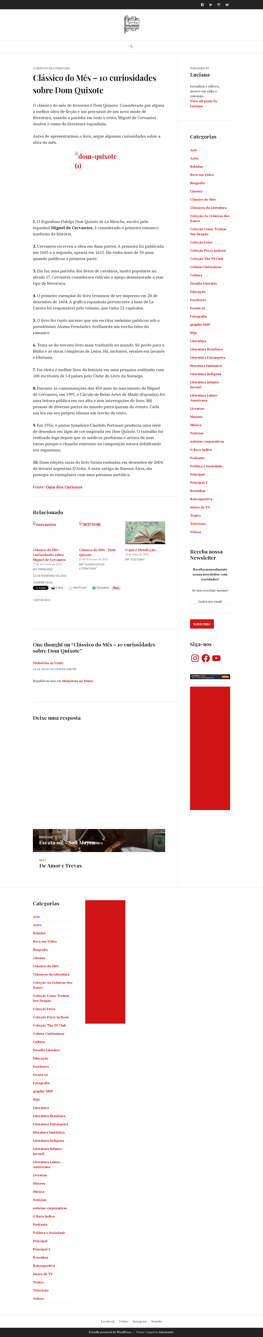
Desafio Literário (203, 283)
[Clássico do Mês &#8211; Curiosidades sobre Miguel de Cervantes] (53, 532)
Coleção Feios (201, 242)
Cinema (196, 191)
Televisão (198, 523)
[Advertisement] (211, 748)
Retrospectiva (201, 499)
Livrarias (197, 408)
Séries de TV (200, 507)
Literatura (198, 341)
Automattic (166, 1332)
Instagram (140, 1321)
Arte (193, 150)
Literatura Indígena (205, 374)
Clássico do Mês (203, 199)
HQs (193, 332)
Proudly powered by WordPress (110, 1332)
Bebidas (196, 166)
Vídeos (195, 532)
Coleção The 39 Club (206, 258)
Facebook (107, 1321)
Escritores (198, 300)
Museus (196, 416)
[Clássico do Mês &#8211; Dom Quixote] (99, 532)
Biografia (197, 183)
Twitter (124, 1321)
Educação (197, 291)
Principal (197, 474)
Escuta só (197, 308)
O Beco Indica (201, 449)
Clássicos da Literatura (51, 68)
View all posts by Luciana (203, 103)
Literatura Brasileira (206, 349)
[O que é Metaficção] (145, 532)
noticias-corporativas (207, 441)
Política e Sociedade (206, 466)
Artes (194, 158)
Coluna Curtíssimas (205, 267)
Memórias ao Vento (48, 663)
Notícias (196, 433)
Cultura (196, 275)
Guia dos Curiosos (64, 487)
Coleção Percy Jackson (208, 250)
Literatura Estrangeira (207, 357)
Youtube (156, 1321)
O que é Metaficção (140, 550)
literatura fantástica (206, 365)
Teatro (195, 515)
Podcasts (197, 458)
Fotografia (198, 316)
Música (195, 425)
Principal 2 (198, 482)
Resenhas (197, 490)
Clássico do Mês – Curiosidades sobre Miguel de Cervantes (49, 555)
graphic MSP (200, 324)
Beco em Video (202, 174)
